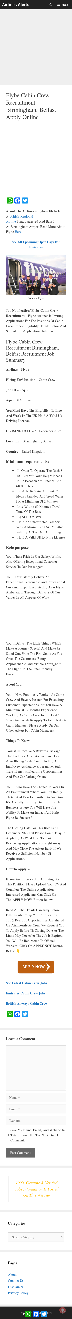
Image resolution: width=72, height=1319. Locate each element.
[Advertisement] (36, 47)
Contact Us (16, 1280)
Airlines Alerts (15, 4)
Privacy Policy (18, 1292)
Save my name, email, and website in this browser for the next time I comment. (37, 1135)
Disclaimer (15, 1286)
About (12, 1274)
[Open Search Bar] (51, 4)
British (14, 216)
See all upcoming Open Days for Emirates (36, 244)
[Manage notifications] (62, 1310)
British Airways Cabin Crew (26, 1003)
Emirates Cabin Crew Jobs (25, 993)
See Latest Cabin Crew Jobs (26, 982)
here (18, 231)
